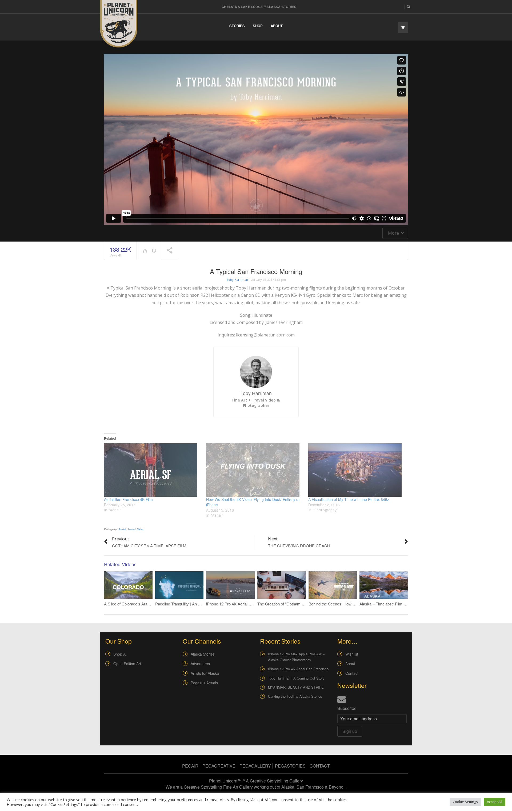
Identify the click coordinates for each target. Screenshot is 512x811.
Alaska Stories (203, 654)
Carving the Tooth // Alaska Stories (295, 696)
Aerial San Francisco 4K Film (128, 499)
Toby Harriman (237, 280)
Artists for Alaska (205, 673)
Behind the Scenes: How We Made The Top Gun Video (356, 604)
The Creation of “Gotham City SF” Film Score (296, 604)
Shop (258, 25)
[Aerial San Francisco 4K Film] (152, 470)
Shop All (120, 654)
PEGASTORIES (290, 766)
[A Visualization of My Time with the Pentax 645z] (356, 470)
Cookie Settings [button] (465, 801)
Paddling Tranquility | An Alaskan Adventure (193, 604)
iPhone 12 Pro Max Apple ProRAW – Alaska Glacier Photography (296, 656)
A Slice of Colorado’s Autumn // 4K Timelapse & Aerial (151, 604)
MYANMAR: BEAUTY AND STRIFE (296, 687)
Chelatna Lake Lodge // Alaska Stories (259, 6)
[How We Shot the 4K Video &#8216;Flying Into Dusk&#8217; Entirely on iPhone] (254, 470)
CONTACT (320, 766)
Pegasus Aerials (204, 682)
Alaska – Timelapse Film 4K (383, 604)
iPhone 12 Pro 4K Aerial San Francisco (240, 604)
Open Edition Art (127, 663)
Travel (131, 529)
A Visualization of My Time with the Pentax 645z (348, 499)
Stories (237, 25)
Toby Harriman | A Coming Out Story (296, 678)
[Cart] (403, 27)
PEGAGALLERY (255, 766)
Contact (351, 673)
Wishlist (351, 654)
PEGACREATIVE (218, 766)
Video (140, 529)
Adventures (200, 663)
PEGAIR (190, 766)
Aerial (122, 529)
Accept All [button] (494, 801)
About (277, 25)
